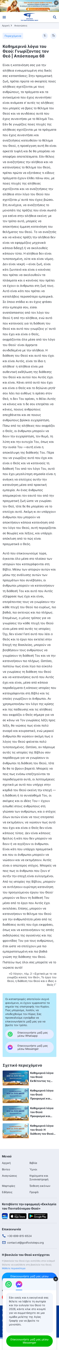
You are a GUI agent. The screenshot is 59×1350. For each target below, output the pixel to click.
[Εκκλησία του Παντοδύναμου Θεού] (30, 17)
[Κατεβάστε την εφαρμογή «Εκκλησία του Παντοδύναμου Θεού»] (5, 1216)
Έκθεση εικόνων (40, 1185)
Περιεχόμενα (13, 36)
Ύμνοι (33, 1169)
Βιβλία (33, 1163)
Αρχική (6, 25)
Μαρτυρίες (8, 1185)
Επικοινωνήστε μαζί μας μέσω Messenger (29, 1341)
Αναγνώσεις (20, 25)
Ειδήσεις (7, 1192)
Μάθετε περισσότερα (13, 1268)
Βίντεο (6, 1169)
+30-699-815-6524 (19, 1236)
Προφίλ (34, 1192)
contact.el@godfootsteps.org (25, 1242)
